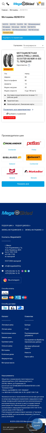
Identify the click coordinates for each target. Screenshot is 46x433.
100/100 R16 (31, 27)
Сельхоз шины (7, 346)
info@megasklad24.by (13, 266)
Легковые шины (7, 325)
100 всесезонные (34, 24)
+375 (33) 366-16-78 (12, 271)
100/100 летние (33, 30)
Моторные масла (8, 363)
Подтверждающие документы (32, 334)
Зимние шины (7, 337)
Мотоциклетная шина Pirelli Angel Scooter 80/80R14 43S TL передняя (29, 57)
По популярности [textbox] (29, 45)
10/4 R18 (20, 24)
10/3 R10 (5, 24)
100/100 (23, 27)
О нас (27, 329)
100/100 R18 (6, 30)
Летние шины (7, 329)
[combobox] (33, 45)
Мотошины (6, 350)
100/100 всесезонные (19, 30)
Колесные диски (8, 354)
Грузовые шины (7, 342)
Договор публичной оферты (32, 347)
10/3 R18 (12, 24)
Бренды (27, 325)
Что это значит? (8, 429)
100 (25, 24)
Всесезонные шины (9, 333)
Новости (28, 352)
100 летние (15, 27)
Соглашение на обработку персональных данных (34, 341)
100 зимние (6, 27)
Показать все (23, 184)
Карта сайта (29, 357)
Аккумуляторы (7, 358)
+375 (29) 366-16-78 (12, 273)
